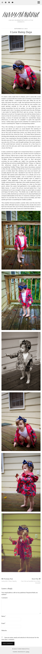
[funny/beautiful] (21, 13)
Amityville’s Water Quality (9, 580)
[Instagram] (2, 2)
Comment (4, 598)
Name (3, 616)
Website (4, 630)
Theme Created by (21, 651)
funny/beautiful (23, 648)
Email (3, 623)
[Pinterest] (5, 2)
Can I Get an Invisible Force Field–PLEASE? (31, 581)
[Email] (12, 2)
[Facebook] (9, 2)
